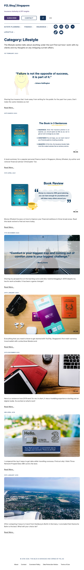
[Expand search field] (43, 18)
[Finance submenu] (32, 26)
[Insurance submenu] (47, 26)
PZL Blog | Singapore (16, 5)
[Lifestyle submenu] (14, 32)
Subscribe (12, 18)
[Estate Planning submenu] (20, 26)
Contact (29, 18)
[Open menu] (50, 18)
